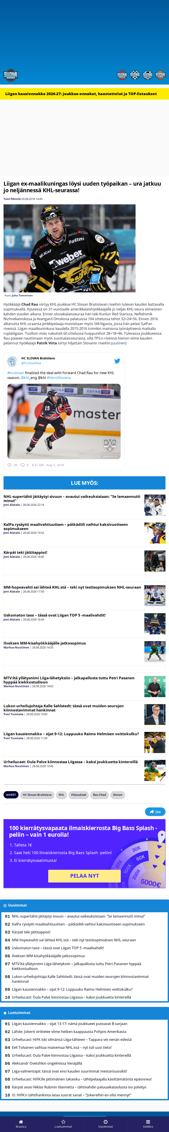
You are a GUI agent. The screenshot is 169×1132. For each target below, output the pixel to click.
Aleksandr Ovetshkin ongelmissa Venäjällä (47, 1063)
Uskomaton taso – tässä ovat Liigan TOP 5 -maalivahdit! (55, 615)
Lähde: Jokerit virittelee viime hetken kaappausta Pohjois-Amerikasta (69, 1031)
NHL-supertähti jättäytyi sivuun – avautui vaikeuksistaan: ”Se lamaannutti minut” (72, 498)
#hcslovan (15, 372)
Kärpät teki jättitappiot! (25, 552)
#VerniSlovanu (59, 377)
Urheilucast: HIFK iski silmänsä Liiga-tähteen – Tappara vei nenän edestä (72, 1039)
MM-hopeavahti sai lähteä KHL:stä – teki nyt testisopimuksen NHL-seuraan (72, 587)
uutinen (118, 343)
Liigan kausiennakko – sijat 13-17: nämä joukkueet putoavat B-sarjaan (69, 1023)
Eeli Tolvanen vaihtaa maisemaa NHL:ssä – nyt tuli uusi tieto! (62, 1047)
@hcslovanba (31, 363)
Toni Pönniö (12, 199)
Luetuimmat (19, 1012)
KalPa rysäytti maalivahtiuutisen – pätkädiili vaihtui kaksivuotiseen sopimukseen (66, 526)
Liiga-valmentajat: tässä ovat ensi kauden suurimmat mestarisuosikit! (69, 1071)
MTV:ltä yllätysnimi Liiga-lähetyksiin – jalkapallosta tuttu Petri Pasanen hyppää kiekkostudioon (69, 680)
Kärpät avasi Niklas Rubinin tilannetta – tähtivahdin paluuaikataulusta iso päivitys (79, 1087)
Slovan (117, 795)
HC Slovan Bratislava (37, 795)
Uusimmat (17, 905)
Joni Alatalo (12, 505)
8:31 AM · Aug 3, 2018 (48, 465)
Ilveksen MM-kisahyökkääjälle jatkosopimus (45, 643)
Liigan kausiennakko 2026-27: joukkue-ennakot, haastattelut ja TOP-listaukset (81, 93)
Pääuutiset (78, 795)
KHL (61, 795)
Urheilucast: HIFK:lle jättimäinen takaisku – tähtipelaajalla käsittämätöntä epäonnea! (82, 1079)
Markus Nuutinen (16, 647)
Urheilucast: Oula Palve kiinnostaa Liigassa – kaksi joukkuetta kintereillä (71, 761)
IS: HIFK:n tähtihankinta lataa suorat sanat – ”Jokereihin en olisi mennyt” (71, 1095)
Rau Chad (99, 795)
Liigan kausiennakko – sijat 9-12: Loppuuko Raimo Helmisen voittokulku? (71, 733)
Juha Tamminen (22, 295)
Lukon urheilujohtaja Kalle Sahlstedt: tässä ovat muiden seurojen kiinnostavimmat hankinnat (64, 708)
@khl (25, 377)
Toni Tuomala (13, 714)
